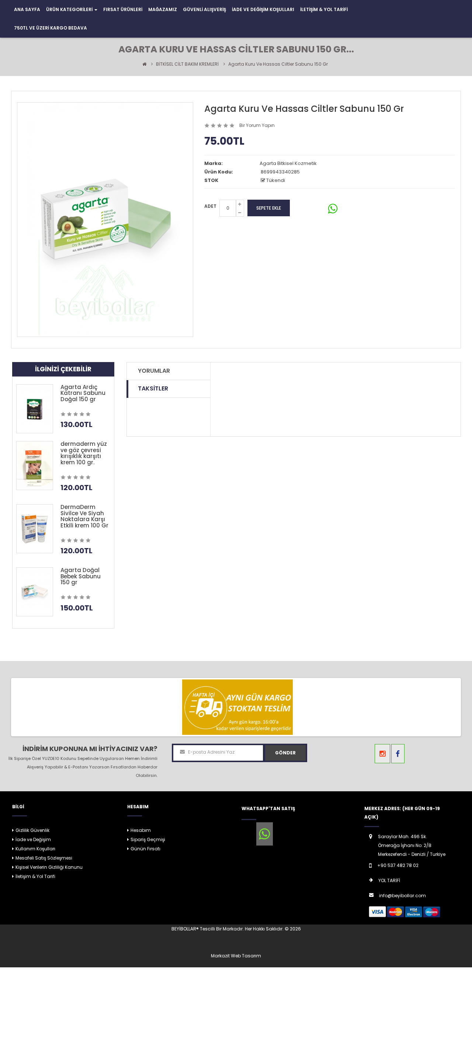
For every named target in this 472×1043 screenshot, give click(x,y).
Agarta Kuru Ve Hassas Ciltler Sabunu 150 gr (278, 64)
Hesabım (141, 830)
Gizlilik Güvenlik (32, 830)
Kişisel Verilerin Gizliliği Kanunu (49, 867)
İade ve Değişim (33, 839)
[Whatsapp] (264, 834)
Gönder (285, 753)
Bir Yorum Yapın (257, 125)
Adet (210, 206)
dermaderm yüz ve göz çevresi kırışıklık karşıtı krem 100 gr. (83, 453)
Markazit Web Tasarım (236, 956)
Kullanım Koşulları (35, 849)
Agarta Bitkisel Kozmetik (288, 163)
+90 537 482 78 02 (398, 865)
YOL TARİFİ (389, 880)
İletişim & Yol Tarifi (35, 876)
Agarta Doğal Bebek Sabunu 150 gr (80, 576)
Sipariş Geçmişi (148, 839)
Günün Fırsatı (145, 849)
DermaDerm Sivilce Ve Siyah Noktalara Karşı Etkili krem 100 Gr (84, 516)
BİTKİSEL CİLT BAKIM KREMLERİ (187, 64)
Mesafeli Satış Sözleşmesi (43, 858)
